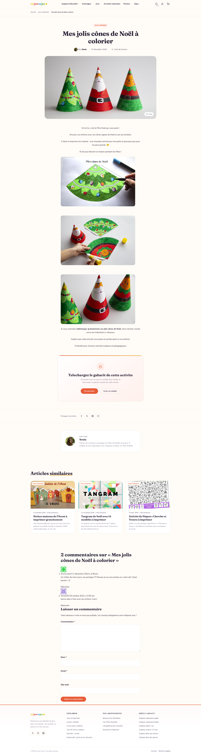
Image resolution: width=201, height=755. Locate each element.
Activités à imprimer (111, 730)
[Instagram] (38, 733)
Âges (136, 4)
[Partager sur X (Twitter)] (87, 416)
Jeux (97, 4)
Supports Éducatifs (70, 4)
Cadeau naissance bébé (149, 722)
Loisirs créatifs (73, 722)
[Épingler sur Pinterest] (64, 160)
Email (64, 671)
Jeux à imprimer (100, 25)
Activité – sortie (73, 734)
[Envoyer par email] (98, 416)
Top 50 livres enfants (75, 730)
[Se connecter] (162, 4)
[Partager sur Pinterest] (92, 416)
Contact (154, 751)
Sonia (82, 439)
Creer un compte (110, 391)
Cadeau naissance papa (148, 718)
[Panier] (168, 4)
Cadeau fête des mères (148, 734)
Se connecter (89, 391)
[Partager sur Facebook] (81, 416)
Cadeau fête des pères (148, 737)
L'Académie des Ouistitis (113, 726)
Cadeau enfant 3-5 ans (148, 730)
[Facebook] (32, 733)
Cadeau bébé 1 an (146, 726)
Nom (64, 657)
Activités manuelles (112, 4)
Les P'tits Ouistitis (110, 722)
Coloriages (86, 4)
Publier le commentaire (73, 699)
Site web (65, 685)
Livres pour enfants (75, 726)
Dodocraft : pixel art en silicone (79, 737)
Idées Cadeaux (147, 713)
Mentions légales (165, 751)
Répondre (65, 586)
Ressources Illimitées (111, 718)
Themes (126, 4)
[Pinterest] (43, 733)
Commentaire (68, 622)
